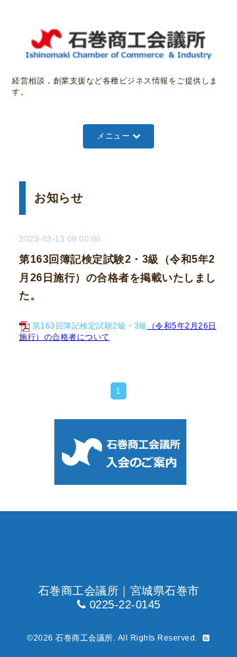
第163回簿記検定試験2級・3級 (89, 325)
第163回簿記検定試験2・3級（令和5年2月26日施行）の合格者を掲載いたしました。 (118, 277)
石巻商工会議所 (84, 638)
